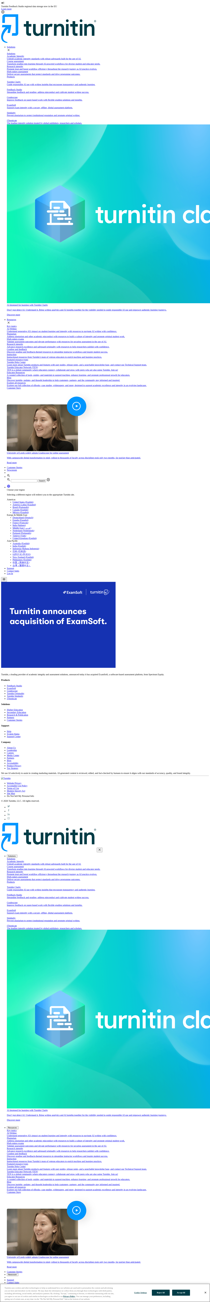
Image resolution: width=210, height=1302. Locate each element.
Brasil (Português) (21, 507)
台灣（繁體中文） (22, 565)
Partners (10, 717)
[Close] (205, 1292)
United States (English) (23, 502)
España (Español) (20, 520)
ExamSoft (11, 688)
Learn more (6, 9)
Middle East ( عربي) (22, 528)
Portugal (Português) (22, 533)
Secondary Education (16, 712)
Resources (11, 319)
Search (42, 481)
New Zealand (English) (23, 557)
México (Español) (21, 512)
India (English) (19, 546)
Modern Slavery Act (16, 791)
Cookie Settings (140, 1293)
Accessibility (12, 763)
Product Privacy (14, 765)
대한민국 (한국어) (22, 554)
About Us (11, 747)
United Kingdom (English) (25, 538)
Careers (10, 753)
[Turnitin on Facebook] (8, 811)
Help (9, 731)
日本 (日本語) (19, 551)
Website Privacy (14, 783)
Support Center (14, 736)
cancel (48, 479)
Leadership (12, 750)
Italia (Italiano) (19, 525)
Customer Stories (14, 467)
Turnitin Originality (15, 693)
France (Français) (20, 522)
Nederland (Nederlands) (23, 530)
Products (11, 77)
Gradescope (12, 691)
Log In (10, 573)
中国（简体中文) (21, 562)
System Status (13, 734)
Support (10, 568)
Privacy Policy (69, 1296)
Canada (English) (20, 510)
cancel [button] (3, 12)
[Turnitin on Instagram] (8, 819)
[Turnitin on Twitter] (8, 807)
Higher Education (15, 710)
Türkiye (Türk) (19, 536)
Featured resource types (17, 359)
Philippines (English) (22, 560)
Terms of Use (13, 788)
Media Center (13, 755)
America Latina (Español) (24, 504)
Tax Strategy (12, 768)
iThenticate (12, 698)
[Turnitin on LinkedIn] (8, 815)
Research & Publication (17, 715)
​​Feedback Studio (14, 686)
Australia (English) (21, 543)
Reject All (161, 1293)
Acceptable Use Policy (17, 786)
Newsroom (12, 470)
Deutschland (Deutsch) (23, 517)
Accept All (181, 1293)
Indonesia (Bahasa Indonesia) (26, 548)
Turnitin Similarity (15, 696)
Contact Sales (13, 571)
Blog (9, 760)
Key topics (12, 326)
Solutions (11, 47)
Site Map (11, 793)
